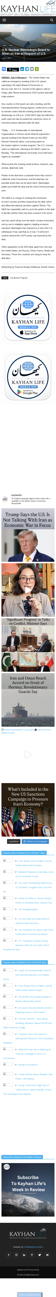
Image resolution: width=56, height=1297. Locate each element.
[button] (52, 20)
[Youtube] (47, 1255)
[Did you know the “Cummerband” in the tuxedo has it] (28, 590)
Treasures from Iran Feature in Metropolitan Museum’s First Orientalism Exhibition (28, 1038)
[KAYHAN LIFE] (28, 8)
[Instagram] (16, 1255)
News (4, 45)
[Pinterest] (32, 1255)
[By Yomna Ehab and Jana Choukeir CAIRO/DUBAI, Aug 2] (28, 700)
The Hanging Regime (28, 909)
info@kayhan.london (33, 1247)
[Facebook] (8, 1255)
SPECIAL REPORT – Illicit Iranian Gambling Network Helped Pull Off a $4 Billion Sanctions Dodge (27, 1023)
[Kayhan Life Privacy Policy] (28, 1270)
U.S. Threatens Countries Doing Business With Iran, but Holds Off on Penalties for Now (26, 945)
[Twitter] (40, 1255)
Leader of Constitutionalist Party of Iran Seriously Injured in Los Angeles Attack (27, 975)
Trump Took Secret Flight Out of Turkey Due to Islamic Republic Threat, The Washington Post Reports (27, 1089)
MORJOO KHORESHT (28, 1064)
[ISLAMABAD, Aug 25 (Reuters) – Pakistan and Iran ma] (28, 645)
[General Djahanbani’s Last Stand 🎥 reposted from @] (28, 755)
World (11, 45)
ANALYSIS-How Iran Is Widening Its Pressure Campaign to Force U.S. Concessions (27, 1053)
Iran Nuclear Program (19, 278)
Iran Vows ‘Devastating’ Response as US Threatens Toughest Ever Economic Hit (27, 887)
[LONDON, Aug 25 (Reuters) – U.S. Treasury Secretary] (28, 810)
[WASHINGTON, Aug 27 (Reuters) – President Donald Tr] (28, 535)
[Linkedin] (24, 1255)
